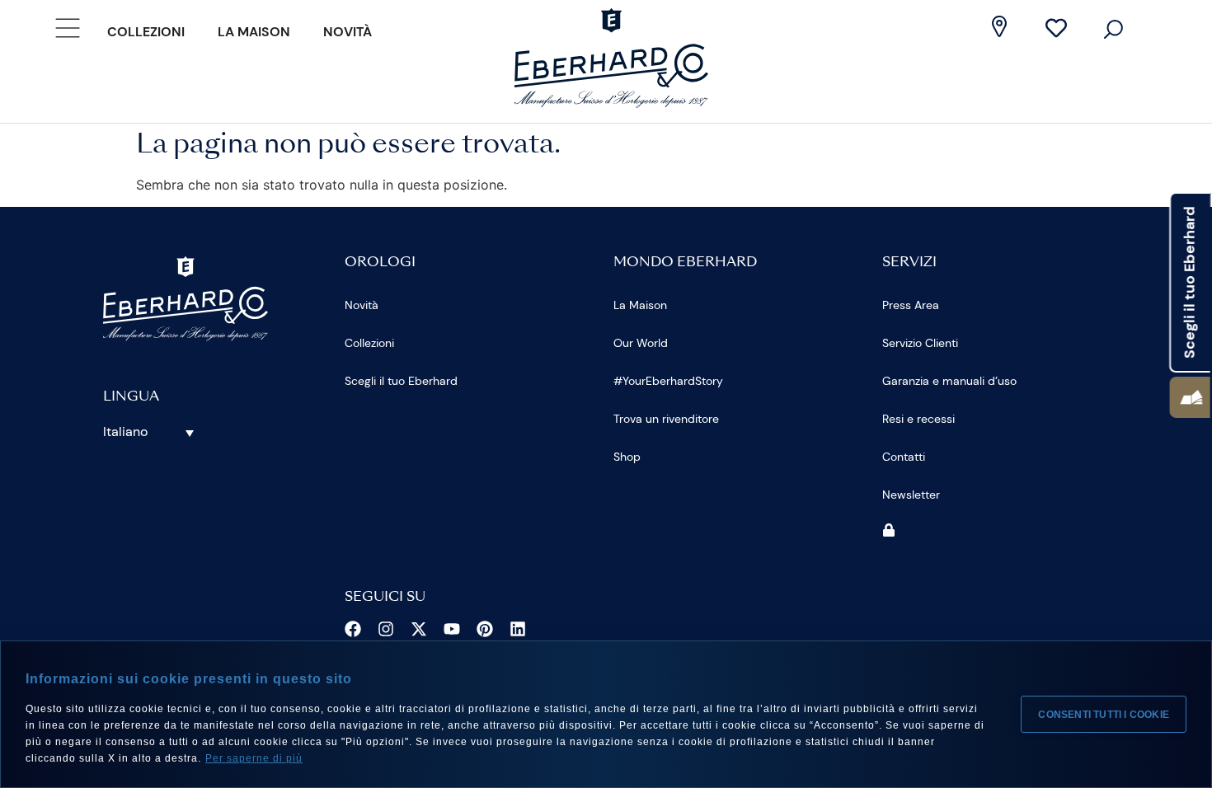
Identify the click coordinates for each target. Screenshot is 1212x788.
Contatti (903, 456)
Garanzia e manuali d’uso (949, 380)
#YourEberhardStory (668, 380)
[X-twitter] (419, 629)
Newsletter (911, 494)
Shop (627, 456)
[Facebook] (353, 629)
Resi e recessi (918, 418)
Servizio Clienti (920, 342)
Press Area (910, 305)
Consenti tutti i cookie (1103, 714)
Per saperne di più (254, 758)
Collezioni (146, 31)
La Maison (254, 31)
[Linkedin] (518, 629)
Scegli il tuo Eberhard (401, 380)
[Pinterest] (485, 629)
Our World (640, 342)
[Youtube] (452, 629)
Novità (347, 31)
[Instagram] (386, 629)
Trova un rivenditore (666, 418)
